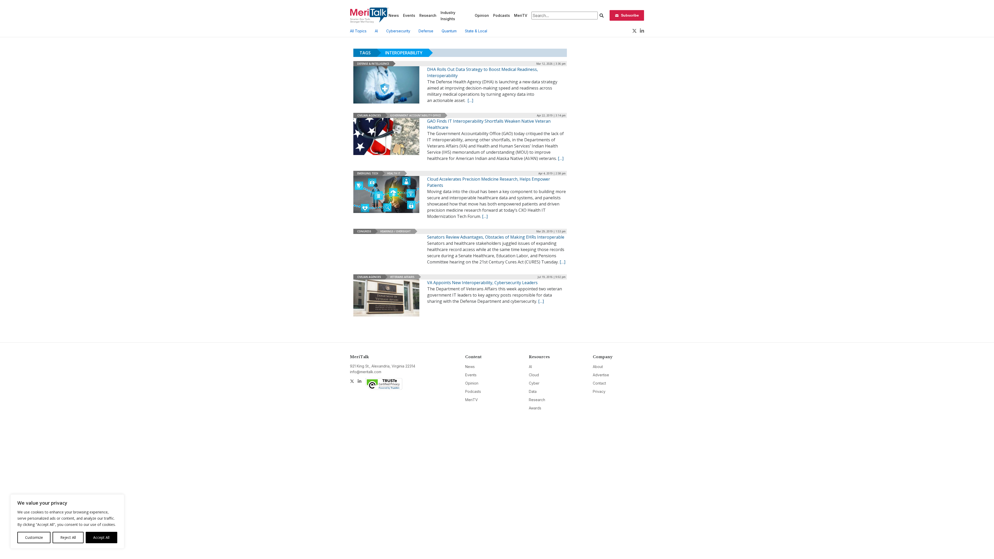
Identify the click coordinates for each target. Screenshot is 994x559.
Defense (426, 31)
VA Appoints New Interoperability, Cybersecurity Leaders (482, 282)
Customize (34, 537)
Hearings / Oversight (395, 231)
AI (376, 31)
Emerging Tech (367, 173)
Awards (535, 408)
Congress (364, 231)
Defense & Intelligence (373, 63)
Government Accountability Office (415, 115)
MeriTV (520, 15)
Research (427, 15)
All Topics (358, 31)
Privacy (599, 391)
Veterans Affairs (402, 277)
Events (409, 15)
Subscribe (630, 15)
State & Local (476, 31)
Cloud (534, 375)
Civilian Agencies (369, 115)
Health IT (393, 173)
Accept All (101, 537)
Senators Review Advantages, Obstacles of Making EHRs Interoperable (495, 237)
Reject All (68, 537)
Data (533, 391)
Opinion (482, 15)
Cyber (534, 383)
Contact (599, 383)
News (394, 15)
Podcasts (501, 15)
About (598, 366)
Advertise (601, 375)
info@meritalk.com (365, 372)
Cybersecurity (398, 31)
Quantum (449, 31)
